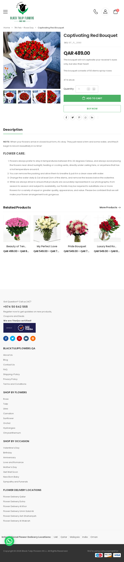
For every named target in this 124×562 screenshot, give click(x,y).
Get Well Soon (10, 472)
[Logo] (22, 12)
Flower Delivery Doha (14, 501)
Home (7, 27)
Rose (6, 399)
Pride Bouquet (77, 246)
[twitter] (12, 338)
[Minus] (88, 89)
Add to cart (94, 98)
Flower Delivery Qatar (14, 496)
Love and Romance (13, 462)
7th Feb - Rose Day (24, 27)
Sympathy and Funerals (15, 481)
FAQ (5, 369)
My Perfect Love (47, 246)
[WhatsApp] (85, 117)
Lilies (5, 408)
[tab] (16, 129)
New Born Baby (11, 476)
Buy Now (92, 108)
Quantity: (69, 88)
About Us (8, 355)
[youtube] (26, 338)
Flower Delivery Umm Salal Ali (18, 511)
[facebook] (5, 338)
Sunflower (8, 418)
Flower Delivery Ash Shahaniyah (19, 516)
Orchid (6, 423)
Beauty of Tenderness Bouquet (26, 246)
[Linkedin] (92, 117)
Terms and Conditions (14, 384)
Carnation (8, 413)
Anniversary (9, 457)
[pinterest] (33, 338)
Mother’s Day (10, 467)
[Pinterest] (79, 117)
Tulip (5, 403)
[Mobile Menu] (5, 12)
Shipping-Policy (11, 374)
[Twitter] (72, 117)
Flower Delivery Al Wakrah (16, 520)
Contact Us (9, 364)
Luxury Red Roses (108, 246)
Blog (5, 359)
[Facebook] (66, 117)
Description (13, 129)
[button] (9, 541)
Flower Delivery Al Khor (15, 506)
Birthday (7, 452)
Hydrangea (9, 428)
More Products (108, 207)
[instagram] (19, 338)
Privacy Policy (10, 379)
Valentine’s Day (11, 447)
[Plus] (94, 89)
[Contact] (95, 12)
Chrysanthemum (12, 432)
